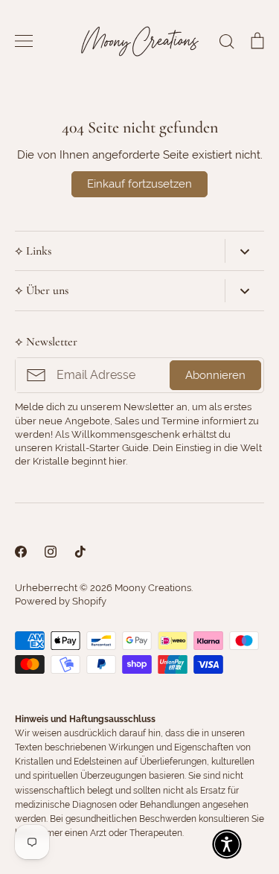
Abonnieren (215, 375)
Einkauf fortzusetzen (139, 184)
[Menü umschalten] (23, 41)
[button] (227, 844)
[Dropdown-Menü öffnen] (244, 250)
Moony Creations (153, 587)
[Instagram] (50, 552)
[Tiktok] (80, 552)
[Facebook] (21, 552)
